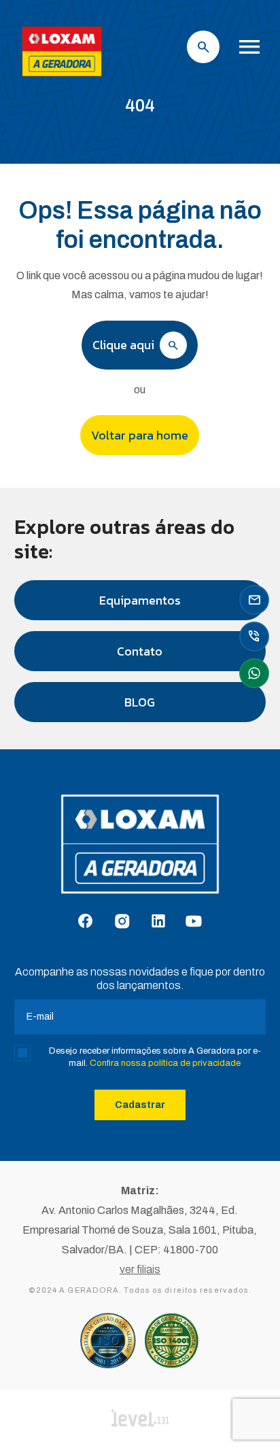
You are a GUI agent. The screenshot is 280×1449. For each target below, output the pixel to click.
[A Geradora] (61, 78)
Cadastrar (140, 1105)
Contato (139, 651)
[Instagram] (122, 922)
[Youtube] (194, 922)
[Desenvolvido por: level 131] (140, 1419)
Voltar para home (139, 435)
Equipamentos (140, 600)
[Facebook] (85, 922)
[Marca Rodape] (140, 851)
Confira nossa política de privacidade (165, 1063)
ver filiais (140, 1269)
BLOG (139, 702)
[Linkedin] (158, 922)
